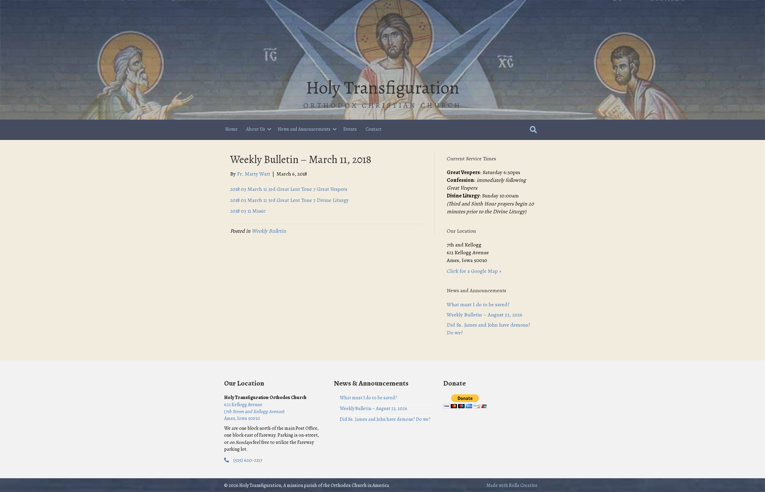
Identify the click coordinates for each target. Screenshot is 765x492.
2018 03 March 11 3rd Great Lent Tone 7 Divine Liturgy (289, 200)
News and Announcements (304, 129)
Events (350, 129)
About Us (255, 129)
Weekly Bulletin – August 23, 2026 (484, 314)
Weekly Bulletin (269, 230)
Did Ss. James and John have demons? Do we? (385, 419)
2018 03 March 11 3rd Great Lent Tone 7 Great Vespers (288, 189)
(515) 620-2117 (247, 460)
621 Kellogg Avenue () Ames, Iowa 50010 (254, 411)
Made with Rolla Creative (512, 485)
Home (231, 129)
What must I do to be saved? (478, 304)
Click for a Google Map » (474, 271)
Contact (373, 129)
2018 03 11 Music (248, 210)
